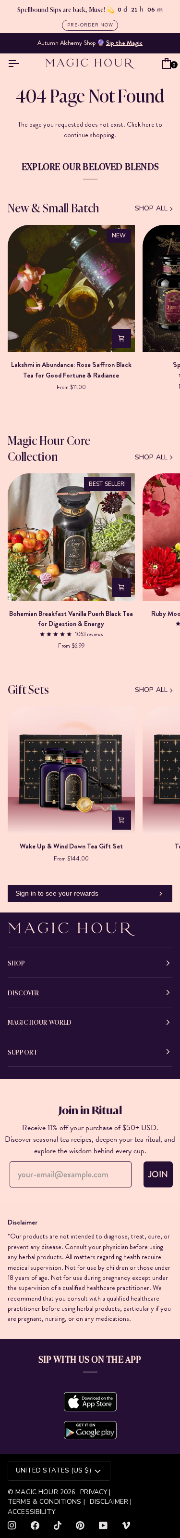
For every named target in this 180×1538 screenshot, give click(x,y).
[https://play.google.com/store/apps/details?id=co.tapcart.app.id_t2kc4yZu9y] (90, 1430)
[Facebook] (35, 1525)
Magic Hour (37, 1492)
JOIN (158, 1174)
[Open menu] (16, 63)
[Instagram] (12, 1525)
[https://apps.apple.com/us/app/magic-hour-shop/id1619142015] (90, 1401)
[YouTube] (103, 1525)
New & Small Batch (53, 207)
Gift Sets (28, 689)
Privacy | (95, 1492)
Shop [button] (16, 962)
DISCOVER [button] (23, 992)
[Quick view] (121, 338)
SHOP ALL (151, 208)
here (148, 124)
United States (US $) (53, 1470)
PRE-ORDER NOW (90, 24)
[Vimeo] (126, 1525)
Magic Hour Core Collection (49, 448)
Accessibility (31, 1511)
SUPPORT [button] (22, 1051)
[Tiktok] (57, 1525)
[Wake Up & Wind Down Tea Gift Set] (71, 770)
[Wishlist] (152, 63)
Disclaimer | (111, 1501)
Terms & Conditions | (46, 1501)
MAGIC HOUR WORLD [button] (40, 1022)
